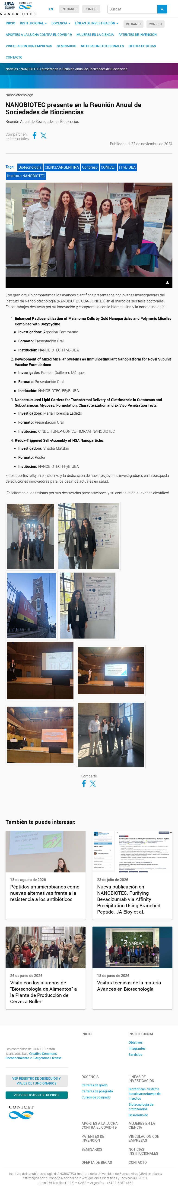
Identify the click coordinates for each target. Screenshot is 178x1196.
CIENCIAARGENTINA (62, 167)
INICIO (10, 23)
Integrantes (137, 1048)
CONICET (91, 9)
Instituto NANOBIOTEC (26, 175)
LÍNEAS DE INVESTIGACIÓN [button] (95, 23)
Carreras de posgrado (97, 1091)
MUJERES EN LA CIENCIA (95, 34)
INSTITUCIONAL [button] (32, 23)
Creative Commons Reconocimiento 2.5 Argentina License (33, 1056)
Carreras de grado (95, 1085)
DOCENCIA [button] (59, 23)
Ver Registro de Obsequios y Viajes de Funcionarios (36, 1080)
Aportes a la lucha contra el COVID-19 (39, 34)
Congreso (90, 167)
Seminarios (66, 46)
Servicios (135, 1054)
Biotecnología (30, 167)
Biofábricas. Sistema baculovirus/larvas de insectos (144, 1094)
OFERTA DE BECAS (142, 46)
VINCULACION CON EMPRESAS (29, 46)
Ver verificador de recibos (37, 1095)
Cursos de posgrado (96, 1097)
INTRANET (69, 9)
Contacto (14, 57)
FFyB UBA (127, 167)
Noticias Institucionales (102, 46)
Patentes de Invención (137, 34)
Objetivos (136, 1042)
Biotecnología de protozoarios (141, 1106)
